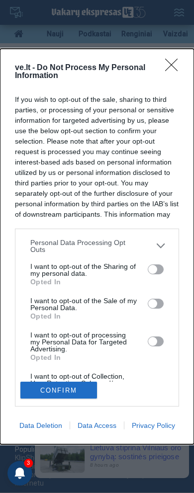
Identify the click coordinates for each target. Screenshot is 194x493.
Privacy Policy (153, 425)
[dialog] (97, 247)
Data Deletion (40, 425)
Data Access (97, 425)
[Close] (174, 68)
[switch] (156, 269)
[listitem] (97, 246)
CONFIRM (58, 390)
